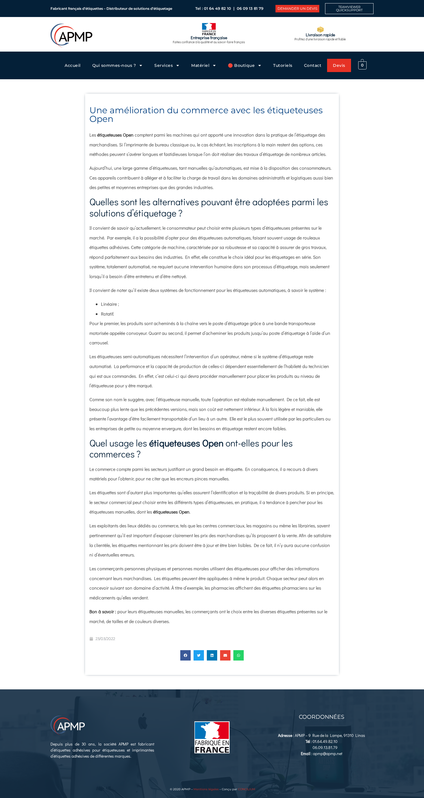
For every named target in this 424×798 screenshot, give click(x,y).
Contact (313, 65)
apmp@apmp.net (327, 753)
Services (163, 65)
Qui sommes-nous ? (114, 65)
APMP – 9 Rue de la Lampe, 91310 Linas (330, 735)
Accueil (73, 65)
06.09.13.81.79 (325, 747)
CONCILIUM (246, 789)
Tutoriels (282, 65)
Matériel (200, 65)
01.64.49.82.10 (325, 741)
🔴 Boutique (241, 65)
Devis (339, 65)
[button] (185, 655)
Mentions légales (206, 789)
